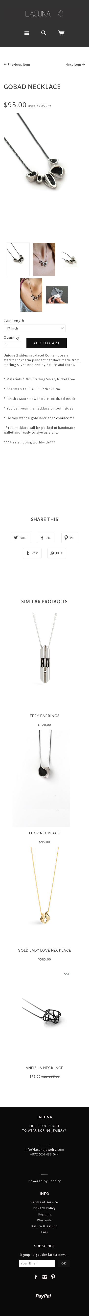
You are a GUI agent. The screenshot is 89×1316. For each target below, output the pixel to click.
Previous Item (18, 64)
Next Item (74, 64)
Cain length (14, 320)
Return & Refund (44, 1226)
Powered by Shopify (44, 1181)
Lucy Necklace (44, 833)
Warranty (44, 1220)
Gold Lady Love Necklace (44, 950)
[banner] (44, 13)
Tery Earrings (44, 715)
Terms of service (44, 1202)
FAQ (44, 1232)
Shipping (45, 1214)
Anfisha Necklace (44, 1068)
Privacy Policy (44, 1208)
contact (62, 418)
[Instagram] (44, 1276)
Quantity (11, 337)
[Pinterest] (53, 1276)
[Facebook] (36, 1276)
